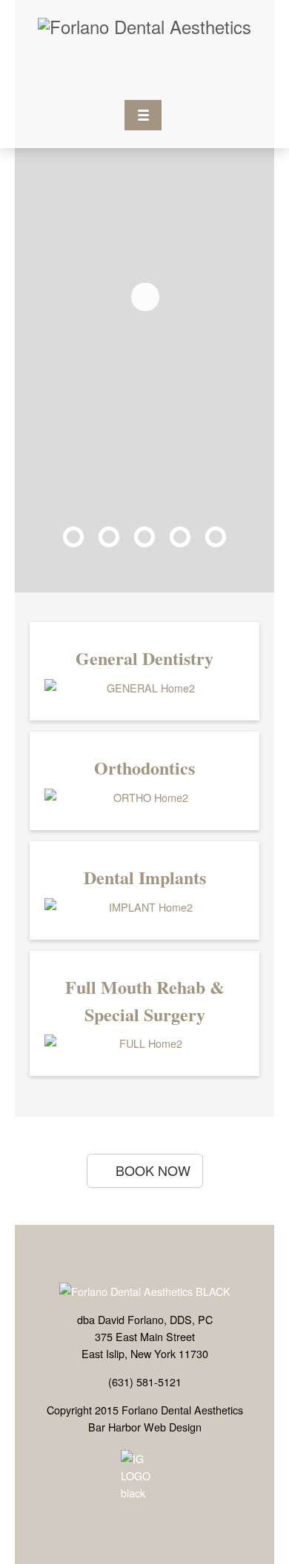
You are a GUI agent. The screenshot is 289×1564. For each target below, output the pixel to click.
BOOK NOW (153, 1170)
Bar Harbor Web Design (145, 1426)
